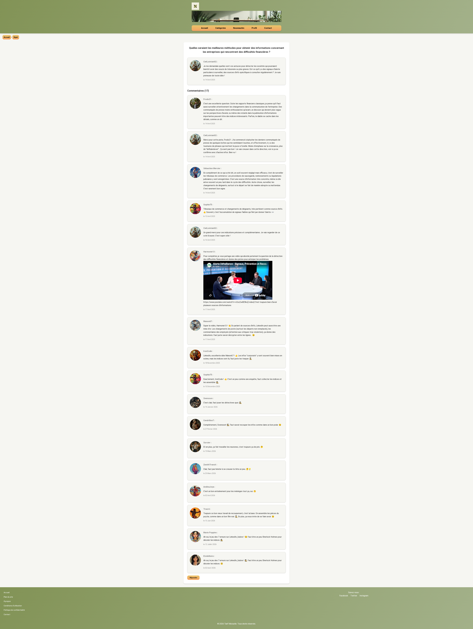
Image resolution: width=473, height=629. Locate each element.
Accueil (204, 28)
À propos (7, 601)
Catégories (220, 28)
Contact (268, 28)
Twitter (353, 595)
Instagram (364, 595)
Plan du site (8, 597)
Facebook (343, 595)
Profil (254, 28)
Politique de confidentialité (14, 610)
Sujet (16, 37)
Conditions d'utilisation (13, 606)
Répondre (193, 578)
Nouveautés (238, 28)
